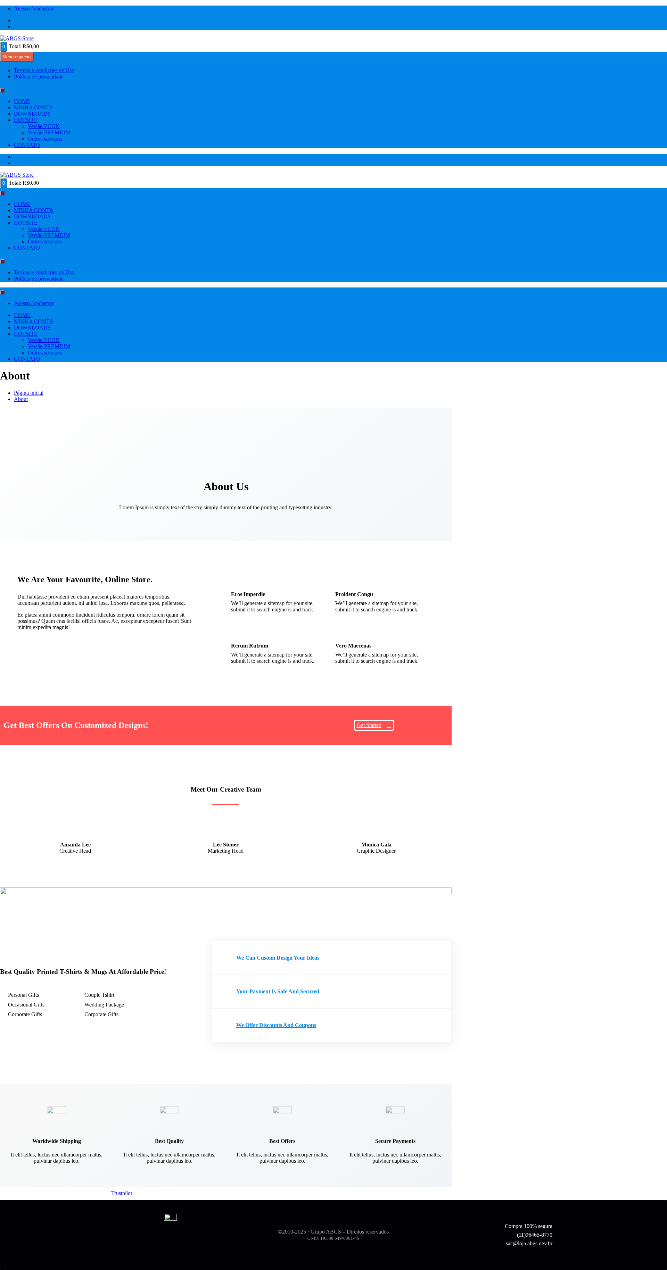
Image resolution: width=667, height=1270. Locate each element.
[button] (331, 958)
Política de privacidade (39, 77)
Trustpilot (121, 1193)
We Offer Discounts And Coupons (276, 1025)
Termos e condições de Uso (44, 70)
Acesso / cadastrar (33, 8)
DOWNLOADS (32, 114)
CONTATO (27, 145)
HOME (22, 101)
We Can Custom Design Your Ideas (277, 958)
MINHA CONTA (33, 107)
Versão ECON (44, 126)
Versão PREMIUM (49, 132)
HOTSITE (26, 120)
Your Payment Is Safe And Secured (277, 991)
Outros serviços (45, 139)
